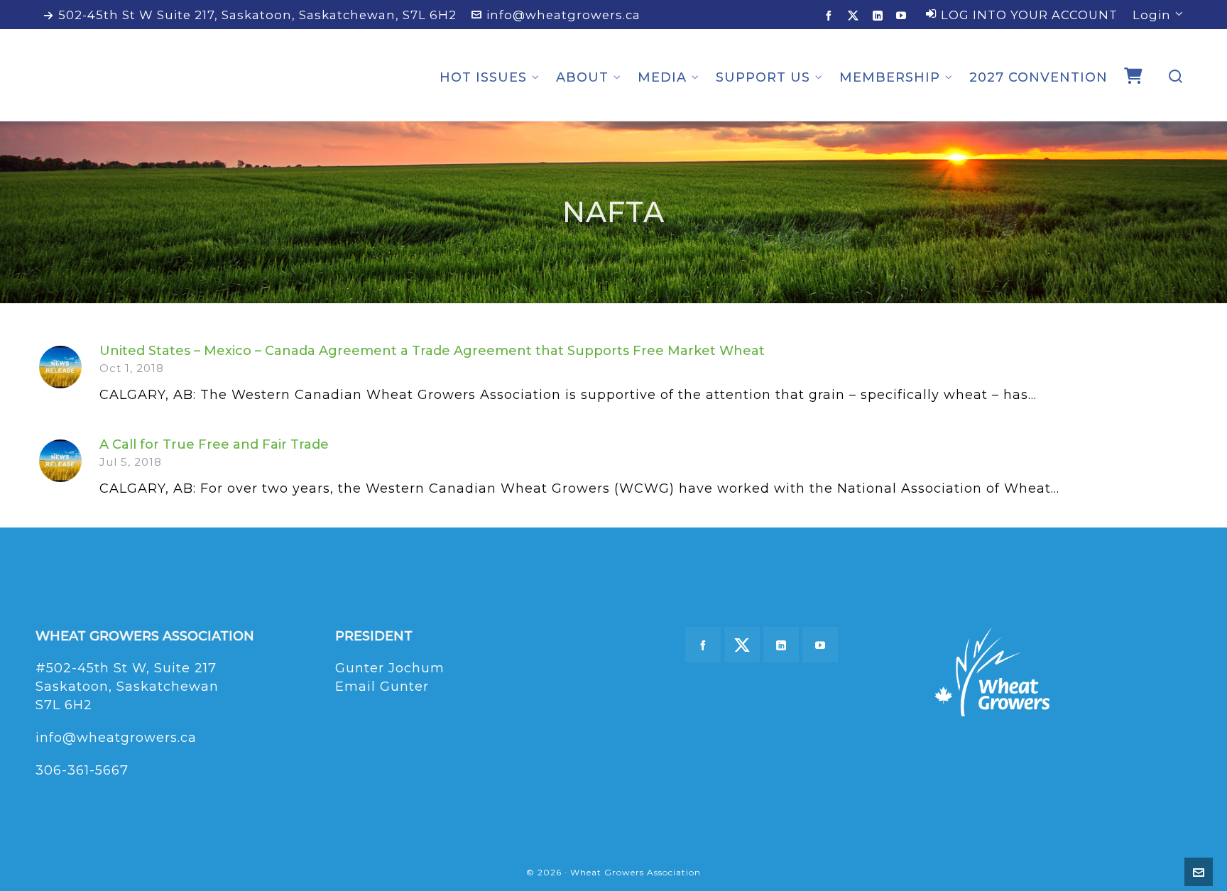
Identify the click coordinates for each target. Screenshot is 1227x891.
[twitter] (855, 15)
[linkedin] (880, 15)
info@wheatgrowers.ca (563, 15)
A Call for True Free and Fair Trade (214, 444)
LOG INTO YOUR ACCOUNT (1029, 15)
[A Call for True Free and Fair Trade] (60, 461)
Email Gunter (382, 686)
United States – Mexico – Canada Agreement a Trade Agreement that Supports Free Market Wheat (432, 351)
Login (1152, 15)
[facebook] (831, 15)
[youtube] (903, 15)
